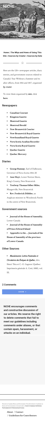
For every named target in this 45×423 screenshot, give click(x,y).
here (5, 98)
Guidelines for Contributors (23, 415)
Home (6, 52)
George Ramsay (17, 168)
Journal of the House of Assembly (26, 216)
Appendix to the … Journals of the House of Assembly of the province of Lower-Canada (25, 237)
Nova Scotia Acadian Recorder (24, 141)
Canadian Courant (19, 112)
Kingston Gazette (18, 116)
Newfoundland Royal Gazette (24, 137)
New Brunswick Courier (22, 129)
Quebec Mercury (18, 154)
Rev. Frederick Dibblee (21, 193)
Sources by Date (34, 56)
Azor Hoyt (15, 177)
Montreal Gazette (18, 121)
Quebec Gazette (17, 149)
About (10, 412)
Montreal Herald (18, 125)
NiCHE (8, 6)
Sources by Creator (17, 56)
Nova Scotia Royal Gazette (22, 145)
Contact (19, 412)
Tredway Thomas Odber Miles (24, 185)
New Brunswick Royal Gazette (25, 133)
